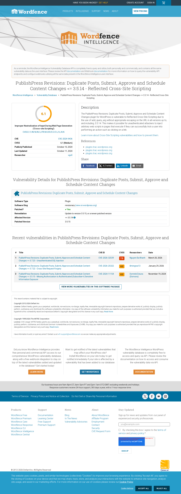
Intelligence (82, 11)
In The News (71, 418)
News (106, 11)
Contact (96, 425)
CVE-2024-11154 (106, 274)
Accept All (143, 488)
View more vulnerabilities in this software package (90, 287)
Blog (67, 415)
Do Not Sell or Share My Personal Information (94, 396)
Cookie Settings (127, 488)
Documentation (45, 415)
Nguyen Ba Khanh (137, 258)
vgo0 (70, 155)
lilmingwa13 (135, 266)
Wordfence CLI (18, 428)
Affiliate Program (100, 418)
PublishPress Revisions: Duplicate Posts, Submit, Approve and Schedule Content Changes (79, 193)
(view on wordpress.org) (86, 205)
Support (96, 11)
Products (68, 11)
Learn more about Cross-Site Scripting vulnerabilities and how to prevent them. (120, 135)
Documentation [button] (144, 372)
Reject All (162, 488)
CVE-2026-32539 (106, 258)
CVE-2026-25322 (106, 266)
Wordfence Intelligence (22, 431)
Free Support (44, 421)
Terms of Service (20, 396)
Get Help (103, 3)
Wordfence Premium (21, 418)
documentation (74, 71)
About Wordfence (100, 415)
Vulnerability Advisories (76, 421)
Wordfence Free (19, 415)
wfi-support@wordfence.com (69, 334)
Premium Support (46, 425)
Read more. (108, 312)
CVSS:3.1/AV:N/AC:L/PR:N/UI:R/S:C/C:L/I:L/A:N (43, 132)
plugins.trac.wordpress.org (99, 147)
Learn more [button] (36, 372)
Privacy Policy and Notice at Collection (50, 396)
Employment (98, 421)
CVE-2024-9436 (65, 139)
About (115, 11)
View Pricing (140, 11)
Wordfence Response (22, 425)
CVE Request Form (101, 431)
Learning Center (45, 418)
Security (96, 428)
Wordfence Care (19, 421)
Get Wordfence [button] (90, 372)
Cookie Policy (126, 482)
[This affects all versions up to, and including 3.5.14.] (75, 217)
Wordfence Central (20, 434)
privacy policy (137, 433)
